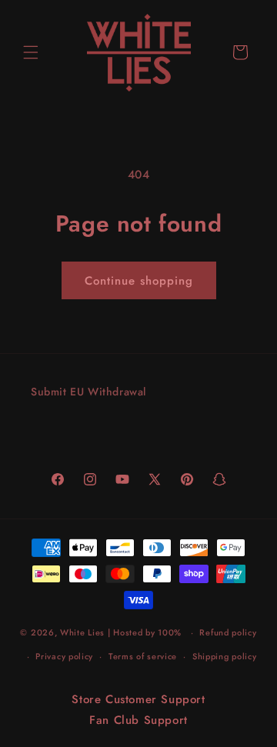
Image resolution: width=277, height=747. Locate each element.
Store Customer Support (138, 699)
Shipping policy (224, 656)
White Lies (82, 632)
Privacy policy (64, 656)
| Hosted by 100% (145, 632)
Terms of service (142, 656)
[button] (31, 52)
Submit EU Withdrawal (88, 391)
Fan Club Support (138, 720)
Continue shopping (139, 280)
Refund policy (227, 632)
